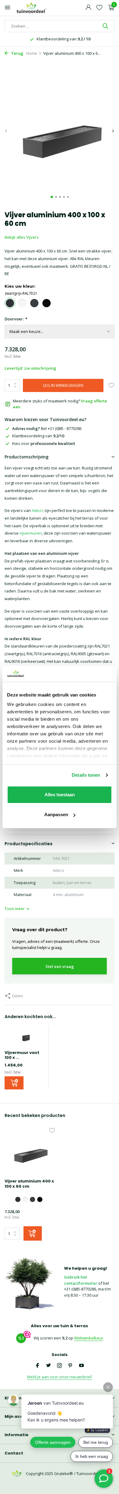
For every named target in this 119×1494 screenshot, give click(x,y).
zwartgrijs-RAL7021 (21, 293)
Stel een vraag (59, 966)
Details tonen (86, 775)
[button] (51, 197)
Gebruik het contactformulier (80, 1280)
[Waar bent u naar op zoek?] (106, 26)
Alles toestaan (60, 794)
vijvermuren (31, 533)
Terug (16, 53)
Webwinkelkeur (88, 1338)
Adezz (37, 510)
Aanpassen (56, 814)
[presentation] (6, 131)
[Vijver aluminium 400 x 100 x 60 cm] (30, 1151)
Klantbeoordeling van (38, 436)
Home (31, 53)
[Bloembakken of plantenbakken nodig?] (32, 7)
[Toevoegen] (14, 1082)
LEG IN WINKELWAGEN (63, 385)
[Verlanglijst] (99, 8)
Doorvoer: (16, 319)
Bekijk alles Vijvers (22, 237)
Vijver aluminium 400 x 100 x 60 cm (29, 1184)
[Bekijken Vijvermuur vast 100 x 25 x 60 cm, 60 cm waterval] (25, 1038)
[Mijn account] (88, 7)
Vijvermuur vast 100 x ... (22, 1055)
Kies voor (43, 443)
